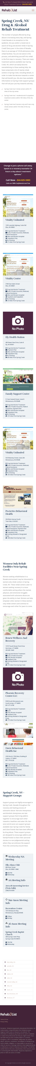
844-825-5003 (27, 4)
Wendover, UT (11, 998)
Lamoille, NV (10, 966)
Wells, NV (9, 986)
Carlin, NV (9, 978)
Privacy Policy (4, 1021)
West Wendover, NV (12, 994)
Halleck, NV (10, 974)
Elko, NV (9, 970)
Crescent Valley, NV (12, 982)
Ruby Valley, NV (11, 962)
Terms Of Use (4, 1019)
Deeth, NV (9, 990)
